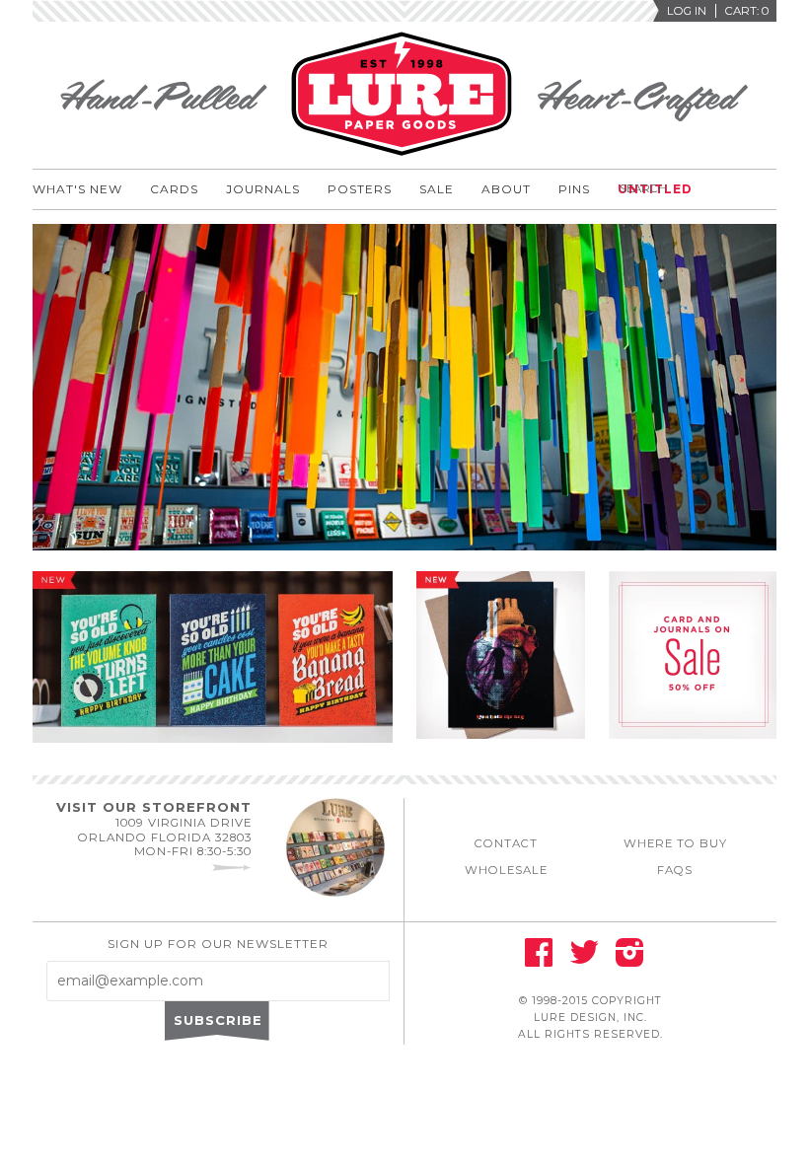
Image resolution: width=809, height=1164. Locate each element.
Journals (263, 189)
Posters (360, 189)
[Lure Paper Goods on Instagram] (630, 959)
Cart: (747, 11)
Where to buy (675, 843)
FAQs (675, 870)
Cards (174, 189)
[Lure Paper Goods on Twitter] (584, 959)
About (506, 189)
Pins (574, 189)
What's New (77, 189)
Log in (686, 11)
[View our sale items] (693, 745)
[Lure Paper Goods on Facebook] (538, 959)
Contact (506, 843)
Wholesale (506, 870)
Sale (436, 189)
